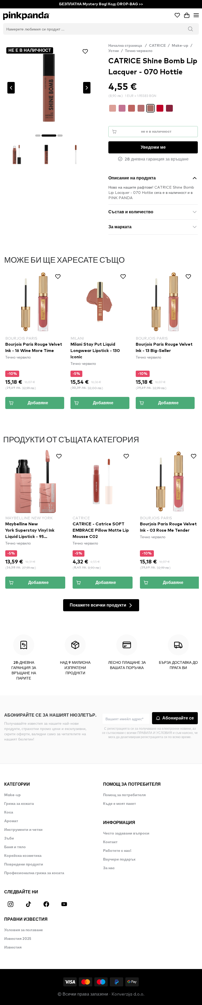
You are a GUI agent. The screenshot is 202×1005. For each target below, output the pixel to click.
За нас (109, 868)
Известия (13, 947)
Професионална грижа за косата (34, 873)
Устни (113, 51)
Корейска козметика (23, 856)
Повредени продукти (23, 864)
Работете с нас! (117, 851)
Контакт (110, 842)
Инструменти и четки (23, 830)
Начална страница (127, 46)
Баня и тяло (15, 847)
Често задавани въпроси (126, 833)
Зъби (9, 838)
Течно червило (139, 51)
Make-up (180, 46)
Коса (8, 812)
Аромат (11, 821)
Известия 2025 (17, 939)
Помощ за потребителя (124, 795)
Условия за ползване (23, 930)
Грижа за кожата (19, 804)
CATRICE (157, 46)
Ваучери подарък (119, 859)
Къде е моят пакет (119, 804)
